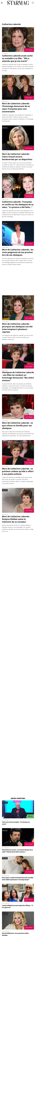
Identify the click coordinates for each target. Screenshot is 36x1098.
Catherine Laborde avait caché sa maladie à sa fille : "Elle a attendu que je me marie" (17, 58)
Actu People (29, 50)
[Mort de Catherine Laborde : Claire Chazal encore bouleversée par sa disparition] (18, 137)
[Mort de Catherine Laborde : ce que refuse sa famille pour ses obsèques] (18, 406)
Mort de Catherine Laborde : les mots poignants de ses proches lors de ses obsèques (17, 252)
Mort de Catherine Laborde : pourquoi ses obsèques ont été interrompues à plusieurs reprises (17, 327)
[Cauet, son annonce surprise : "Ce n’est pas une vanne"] (18, 809)
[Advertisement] (18, 18)
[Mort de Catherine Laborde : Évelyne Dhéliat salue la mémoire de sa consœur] (18, 500)
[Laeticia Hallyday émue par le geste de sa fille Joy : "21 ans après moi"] (18, 893)
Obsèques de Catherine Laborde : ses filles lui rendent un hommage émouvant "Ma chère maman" (18, 376)
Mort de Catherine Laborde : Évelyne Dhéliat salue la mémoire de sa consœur (16, 519)
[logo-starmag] (18, 3)
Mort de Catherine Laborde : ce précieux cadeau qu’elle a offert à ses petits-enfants (17, 471)
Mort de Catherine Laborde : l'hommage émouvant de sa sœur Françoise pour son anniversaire (16, 107)
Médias (30, 816)
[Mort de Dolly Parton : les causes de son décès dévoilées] (18, 921)
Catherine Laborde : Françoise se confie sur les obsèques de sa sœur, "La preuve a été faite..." (18, 204)
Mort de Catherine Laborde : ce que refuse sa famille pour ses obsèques (17, 425)
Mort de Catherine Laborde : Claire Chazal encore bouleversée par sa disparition (17, 157)
